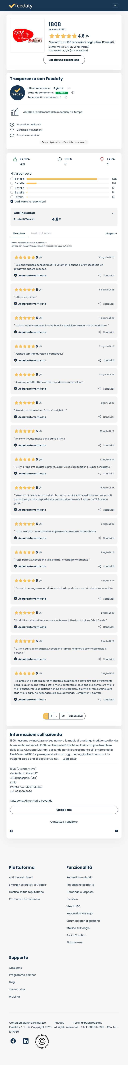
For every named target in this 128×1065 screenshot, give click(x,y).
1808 (55, 24)
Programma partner (22, 975)
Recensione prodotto (80, 885)
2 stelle (19, 192)
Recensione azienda (79, 877)
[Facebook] (11, 831)
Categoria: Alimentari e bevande (31, 801)
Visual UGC (73, 906)
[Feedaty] (20, 6)
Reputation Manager (80, 913)
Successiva (76, 716)
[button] (64, 112)
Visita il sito (64, 810)
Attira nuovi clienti (20, 877)
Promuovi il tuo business (24, 899)
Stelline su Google (78, 928)
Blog (12, 982)
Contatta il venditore (64, 822)
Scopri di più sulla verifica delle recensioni (63, 142)
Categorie (15, 968)
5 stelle (19, 179)
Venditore (19, 233)
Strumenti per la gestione (83, 921)
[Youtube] (116, 831)
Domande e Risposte (80, 892)
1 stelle (18, 197)
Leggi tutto (70, 759)
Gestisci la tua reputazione (26, 892)
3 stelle (19, 188)
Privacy (59, 1023)
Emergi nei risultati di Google (27, 885)
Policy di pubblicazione (87, 1023)
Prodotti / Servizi (41, 233)
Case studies (17, 989)
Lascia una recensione (64, 60)
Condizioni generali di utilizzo (27, 1023)
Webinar (14, 997)
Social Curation (76, 935)
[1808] (27, 35)
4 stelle (19, 183)
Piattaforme (74, 942)
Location (72, 899)
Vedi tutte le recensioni (30, 201)
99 (63, 716)
